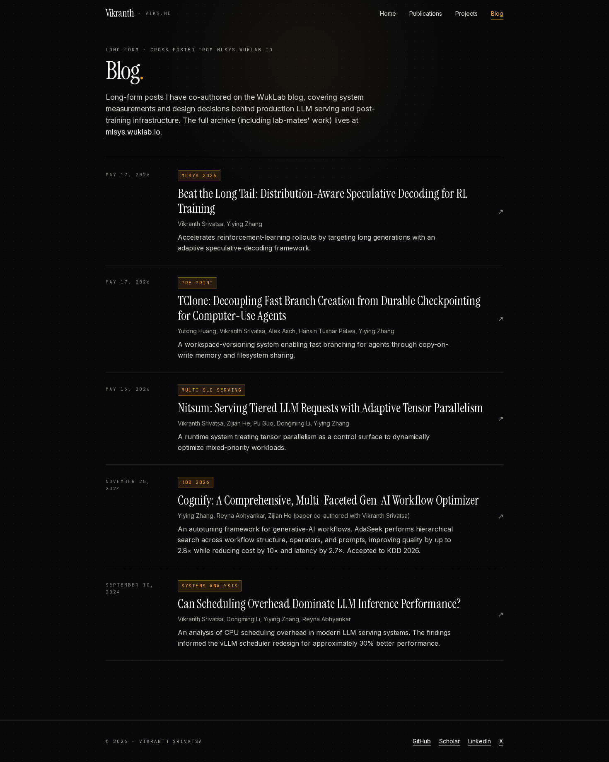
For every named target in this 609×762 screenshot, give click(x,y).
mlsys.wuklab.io (133, 131)
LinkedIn (479, 741)
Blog (497, 13)
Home (388, 13)
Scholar (449, 741)
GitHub (422, 741)
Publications (425, 13)
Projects (466, 13)
